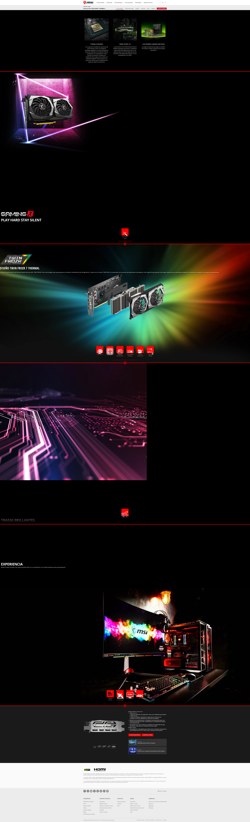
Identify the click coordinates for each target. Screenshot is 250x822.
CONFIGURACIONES (134, 735)
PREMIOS (153, 8)
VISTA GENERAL (119, 8)
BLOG (148, 8)
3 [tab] (104, 747)
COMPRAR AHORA (147, 735)
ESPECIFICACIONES (129, 8)
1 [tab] (95, 747)
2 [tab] (99, 747)
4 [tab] (109, 747)
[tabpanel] (104, 726)
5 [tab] (114, 747)
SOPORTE (143, 8)
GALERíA (137, 8)
